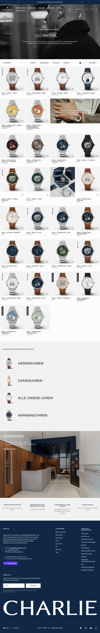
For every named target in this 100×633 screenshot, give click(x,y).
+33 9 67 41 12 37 (13, 550)
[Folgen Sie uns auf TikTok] (96, 628)
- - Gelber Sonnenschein (11, 126)
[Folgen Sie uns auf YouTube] (91, 628)
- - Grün (34, 199)
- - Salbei (61, 266)
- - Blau (59, 161)
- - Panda (86, 93)
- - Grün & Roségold (10, 200)
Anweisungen (85, 548)
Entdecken (56, 119)
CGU (82, 564)
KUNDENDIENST (20, 10)
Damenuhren (59, 538)
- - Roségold (84, 200)
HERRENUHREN (20, 8)
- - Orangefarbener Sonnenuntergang (34, 127)
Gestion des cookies (57, 628)
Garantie (83, 545)
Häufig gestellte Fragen (88, 551)
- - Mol (34, 161)
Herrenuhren (59, 535)
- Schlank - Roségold (11, 232)
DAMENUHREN (32, 8)
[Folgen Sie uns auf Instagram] (86, 628)
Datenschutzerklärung (87, 567)
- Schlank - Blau (9, 266)
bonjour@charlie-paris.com (18, 548)
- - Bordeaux (9, 161)
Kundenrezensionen (87, 539)
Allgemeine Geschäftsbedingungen (88, 560)
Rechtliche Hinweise (87, 570)
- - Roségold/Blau (84, 233)
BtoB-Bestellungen (86, 554)
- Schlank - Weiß (60, 93)
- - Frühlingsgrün (34, 332)
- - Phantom (86, 160)
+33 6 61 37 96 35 (17, 552)
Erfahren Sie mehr (9, 449)
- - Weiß (9, 93)
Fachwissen (84, 533)
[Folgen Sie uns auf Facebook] (81, 628)
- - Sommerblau (9, 332)
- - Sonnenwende (83, 299)
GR (56, 546)
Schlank (66, 63)
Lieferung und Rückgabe (88, 542)
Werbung (84, 556)
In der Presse (85, 536)
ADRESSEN (51, 8)
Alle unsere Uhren (61, 532)
